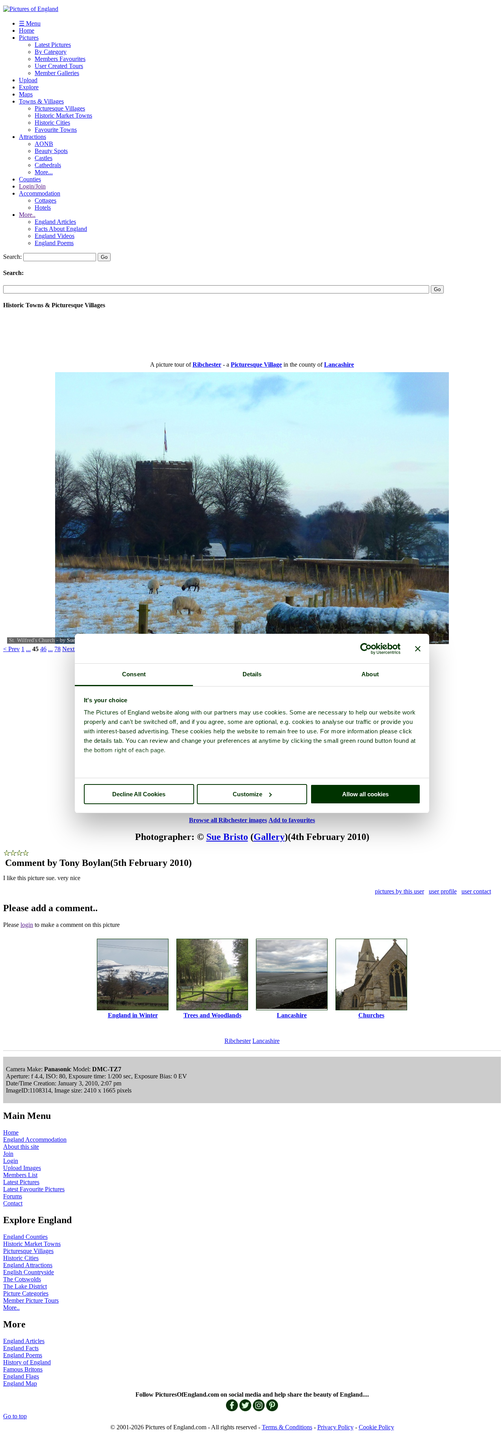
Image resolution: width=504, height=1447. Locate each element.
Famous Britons (23, 1369)
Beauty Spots (51, 151)
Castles (43, 158)
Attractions (32, 136)
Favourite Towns (56, 129)
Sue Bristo (227, 837)
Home (26, 30)
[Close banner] (418, 649)
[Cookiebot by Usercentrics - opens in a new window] (366, 649)
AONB (44, 143)
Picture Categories (25, 1293)
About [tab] (370, 674)
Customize (247, 794)
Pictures (29, 37)
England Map (20, 1383)
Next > (71, 649)
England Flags (21, 1376)
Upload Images (22, 1168)
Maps (26, 94)
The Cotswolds (22, 1279)
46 (43, 649)
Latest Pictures (53, 44)
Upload (28, 80)
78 (57, 649)
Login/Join (32, 186)
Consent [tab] (134, 674)
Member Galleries (57, 73)
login (26, 924)
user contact (476, 891)
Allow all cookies (365, 794)
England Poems (54, 243)
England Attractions (27, 1265)
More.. (27, 214)
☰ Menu (30, 23)
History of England (27, 1362)
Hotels (43, 207)
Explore (29, 87)
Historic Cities (52, 122)
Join (8, 1153)
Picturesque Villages (60, 108)
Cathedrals (48, 165)
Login (10, 1160)
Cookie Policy (376, 1427)
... (28, 649)
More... (44, 172)
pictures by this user (399, 891)
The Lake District (25, 1286)
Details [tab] (252, 674)
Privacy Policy (335, 1427)
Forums (12, 1196)
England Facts (21, 1348)
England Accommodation (35, 1139)
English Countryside (28, 1272)
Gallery (269, 837)
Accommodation (39, 193)
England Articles (55, 221)
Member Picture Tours (31, 1300)
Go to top (15, 1416)
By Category (51, 51)
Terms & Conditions (287, 1427)
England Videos (54, 236)
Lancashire (266, 1040)
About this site (21, 1146)
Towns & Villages (41, 101)
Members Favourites (60, 58)
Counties (30, 179)
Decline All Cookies (138, 794)
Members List (20, 1175)
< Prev (11, 649)
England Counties (25, 1236)
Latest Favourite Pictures (34, 1189)
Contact (12, 1203)
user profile (443, 891)
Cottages (45, 200)
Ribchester (237, 1040)
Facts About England (61, 228)
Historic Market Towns (63, 115)
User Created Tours (59, 66)
